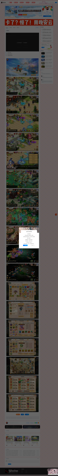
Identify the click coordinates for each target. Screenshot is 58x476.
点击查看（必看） (31, 239)
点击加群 (25, 245)
